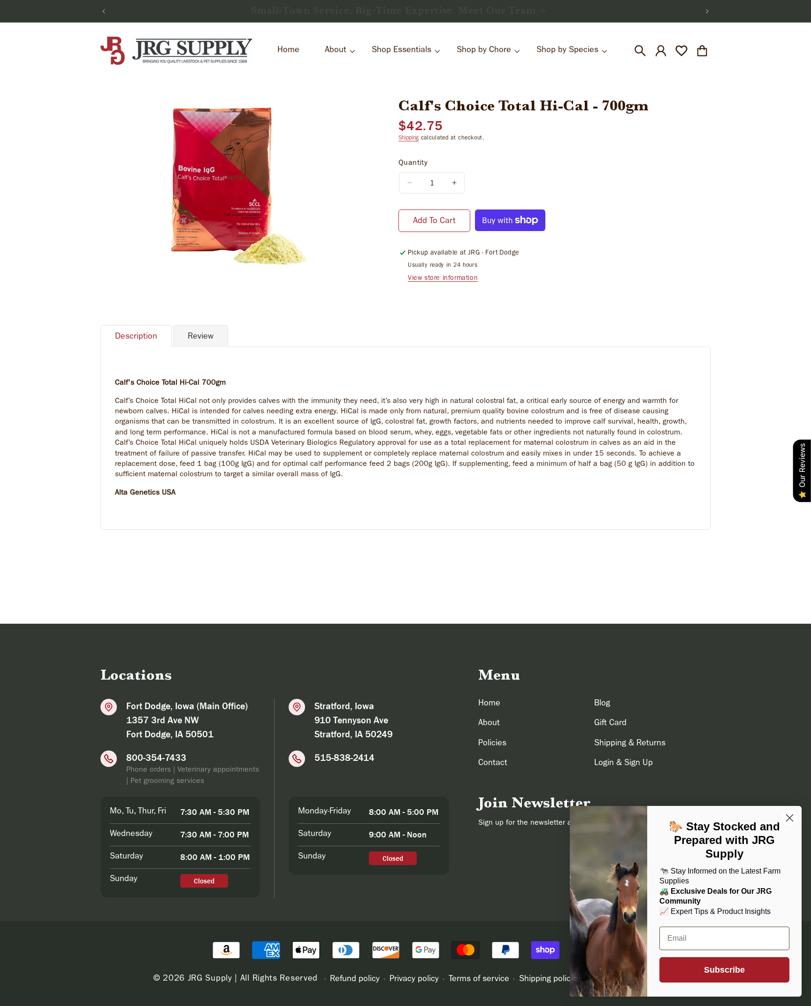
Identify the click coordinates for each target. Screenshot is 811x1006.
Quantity (413, 163)
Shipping (408, 138)
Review (201, 337)
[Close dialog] (789, 818)
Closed (204, 881)
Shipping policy (546, 979)
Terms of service (479, 979)
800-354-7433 (156, 757)
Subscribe (724, 970)
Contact (492, 763)
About (489, 724)
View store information (443, 278)
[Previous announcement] (103, 11)
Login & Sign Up (623, 763)
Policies (492, 744)
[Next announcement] (707, 11)
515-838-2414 (344, 757)
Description (136, 337)
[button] (640, 50)
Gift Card (610, 724)
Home (489, 704)
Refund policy (355, 979)
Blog (602, 704)
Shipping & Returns (630, 744)
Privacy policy (414, 979)
